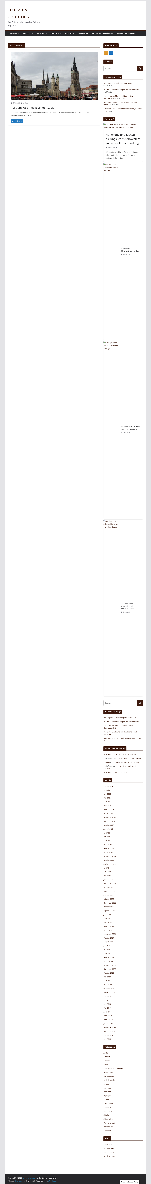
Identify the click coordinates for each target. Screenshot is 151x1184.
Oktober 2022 (108, 907)
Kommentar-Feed (110, 1152)
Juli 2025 (106, 833)
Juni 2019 (107, 1004)
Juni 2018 (107, 1039)
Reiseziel (41, 33)
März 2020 (107, 984)
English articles (109, 1080)
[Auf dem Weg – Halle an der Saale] (54, 76)
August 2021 (108, 942)
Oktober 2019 (108, 988)
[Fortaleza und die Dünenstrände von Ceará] (111, 251)
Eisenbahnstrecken (111, 1076)
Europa (106, 1084)
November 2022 (109, 903)
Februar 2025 (108, 848)
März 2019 (107, 1016)
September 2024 (109, 864)
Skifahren (107, 1115)
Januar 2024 (108, 879)
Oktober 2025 (108, 825)
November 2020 (109, 969)
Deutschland (108, 1072)
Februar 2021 (108, 957)
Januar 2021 (108, 961)
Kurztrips (107, 1107)
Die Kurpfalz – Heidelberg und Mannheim (119, 83)
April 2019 (107, 1012)
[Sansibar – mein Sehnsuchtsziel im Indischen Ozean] (111, 608)
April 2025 (107, 841)
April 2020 (107, 981)
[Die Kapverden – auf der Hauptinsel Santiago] (111, 429)
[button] (32, 33)
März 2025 (107, 844)
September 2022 (109, 911)
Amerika (106, 1061)
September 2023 (109, 891)
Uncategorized (109, 1123)
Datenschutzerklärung (102, 33)
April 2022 (107, 918)
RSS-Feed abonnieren (126, 33)
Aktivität (55, 33)
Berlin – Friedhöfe (120, 772)
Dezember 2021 (109, 934)
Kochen (106, 1099)
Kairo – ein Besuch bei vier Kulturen (127, 762)
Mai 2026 (107, 798)
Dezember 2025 (109, 817)
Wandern (107, 1131)
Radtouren (107, 1111)
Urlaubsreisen (109, 1127)
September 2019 (109, 992)
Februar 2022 (108, 926)
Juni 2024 (107, 872)
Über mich (69, 33)
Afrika (105, 1053)
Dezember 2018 (109, 1027)
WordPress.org (109, 1156)
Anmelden (107, 1144)
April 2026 (107, 802)
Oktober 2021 (108, 938)
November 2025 (109, 821)
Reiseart (27, 33)
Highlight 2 (107, 1096)
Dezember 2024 (109, 856)
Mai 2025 (107, 837)
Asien (105, 1064)
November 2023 (109, 883)
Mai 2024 (107, 876)
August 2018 (108, 1035)
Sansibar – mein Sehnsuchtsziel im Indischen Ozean (128, 606)
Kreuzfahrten (108, 1103)
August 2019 (108, 996)
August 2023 (108, 895)
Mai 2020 (107, 977)
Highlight (107, 1092)
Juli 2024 (106, 868)
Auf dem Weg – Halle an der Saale (32, 108)
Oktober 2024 (108, 860)
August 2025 (108, 829)
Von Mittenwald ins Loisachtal (124, 754)
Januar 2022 (108, 930)
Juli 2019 (106, 1000)
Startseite (14, 33)
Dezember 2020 (109, 965)
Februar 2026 (108, 809)
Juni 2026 (107, 794)
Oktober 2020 (108, 973)
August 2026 (108, 786)
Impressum (83, 33)
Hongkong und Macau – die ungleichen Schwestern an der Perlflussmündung (123, 139)
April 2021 (107, 953)
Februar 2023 (108, 899)
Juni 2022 (107, 914)
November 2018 (109, 1031)
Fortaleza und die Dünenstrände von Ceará (131, 249)
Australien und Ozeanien (113, 1068)
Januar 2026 (108, 813)
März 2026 (107, 806)
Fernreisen (107, 1088)
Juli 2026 (106, 790)
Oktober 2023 (108, 887)
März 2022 (107, 922)
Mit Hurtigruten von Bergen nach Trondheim (121, 89)
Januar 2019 (108, 1023)
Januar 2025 (108, 852)
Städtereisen (108, 1119)
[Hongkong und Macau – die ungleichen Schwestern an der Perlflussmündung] (123, 126)
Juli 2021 (106, 946)
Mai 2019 (107, 1008)
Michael (25, 103)
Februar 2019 (108, 1019)
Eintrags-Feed (108, 1148)
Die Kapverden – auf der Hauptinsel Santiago (130, 428)
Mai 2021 (107, 949)
